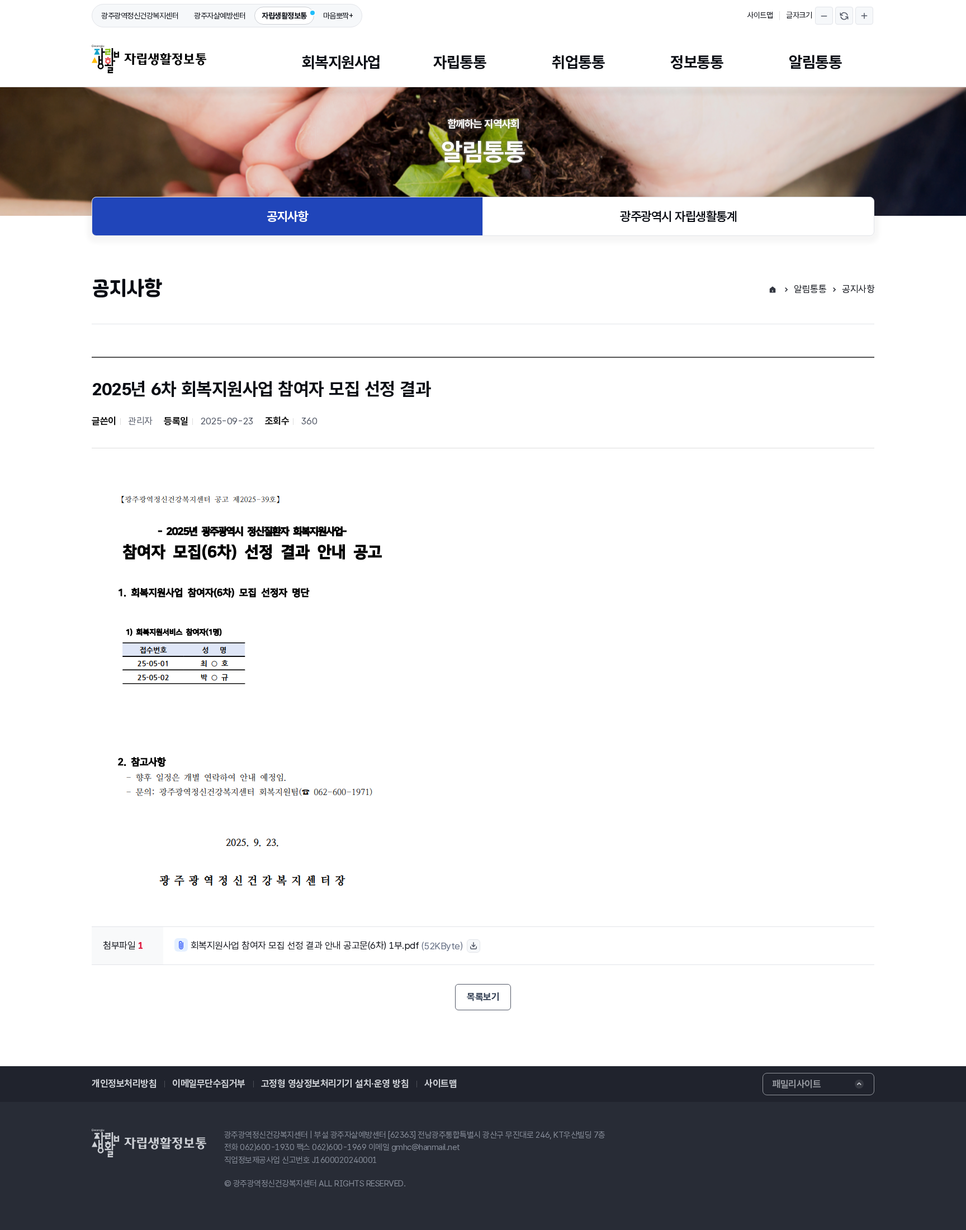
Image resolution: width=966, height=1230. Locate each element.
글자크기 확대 (864, 16)
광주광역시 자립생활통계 (678, 216)
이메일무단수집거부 (208, 1083)
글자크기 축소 (824, 16)
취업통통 (578, 62)
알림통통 (815, 62)
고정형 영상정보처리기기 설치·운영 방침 (335, 1083)
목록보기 (483, 996)
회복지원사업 (341, 62)
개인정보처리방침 (124, 1083)
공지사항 (287, 216)
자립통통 (459, 62)
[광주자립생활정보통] (149, 59)
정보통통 (696, 62)
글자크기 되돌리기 (844, 16)
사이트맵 (760, 15)
